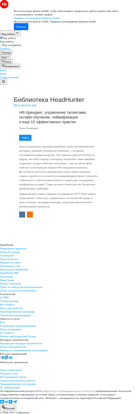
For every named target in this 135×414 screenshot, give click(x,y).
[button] (3, 70)
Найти (25, 137)
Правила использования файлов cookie (73, 21)
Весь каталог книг (25, 105)
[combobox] (8, 407)
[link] (6, 61)
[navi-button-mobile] (3, 82)
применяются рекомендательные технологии (68, 391)
